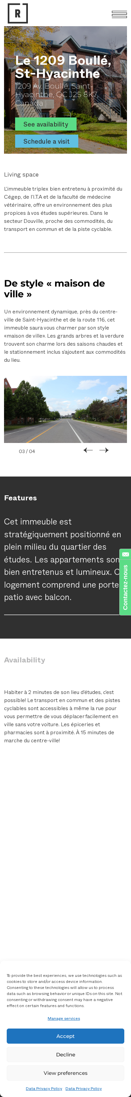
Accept (65, 1036)
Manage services (64, 1018)
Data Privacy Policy (44, 1088)
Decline (65, 1054)
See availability (46, 124)
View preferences (66, 1073)
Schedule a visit (47, 141)
